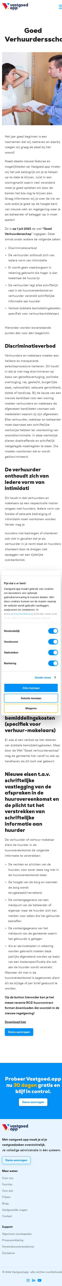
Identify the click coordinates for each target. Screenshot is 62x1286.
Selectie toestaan (31, 698)
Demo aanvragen (19, 1032)
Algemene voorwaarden (17, 1234)
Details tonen (43, 677)
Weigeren (31, 708)
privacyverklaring (22, 613)
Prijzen (6, 1197)
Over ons (7, 1178)
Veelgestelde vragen (14, 1210)
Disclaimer (8, 1253)
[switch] (53, 642)
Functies (7, 1184)
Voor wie (7, 1190)
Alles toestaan (31, 687)
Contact (7, 1216)
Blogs (5, 1203)
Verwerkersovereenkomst (18, 1246)
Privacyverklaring (12, 1240)
